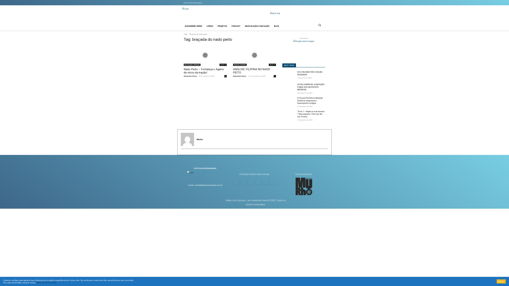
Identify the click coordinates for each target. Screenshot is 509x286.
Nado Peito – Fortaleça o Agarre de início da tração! (204, 71)
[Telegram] (323, 2)
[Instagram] (302, 2)
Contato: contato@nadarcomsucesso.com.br (205, 185)
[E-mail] (182, 152)
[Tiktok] (312, 2)
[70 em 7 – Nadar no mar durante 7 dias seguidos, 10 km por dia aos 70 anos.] (288, 114)
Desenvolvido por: (304, 174)
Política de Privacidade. (46, 282)
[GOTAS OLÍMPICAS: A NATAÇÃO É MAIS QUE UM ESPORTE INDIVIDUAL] (288, 87)
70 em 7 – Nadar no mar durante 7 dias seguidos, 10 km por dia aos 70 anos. (310, 114)
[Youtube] (297, 2)
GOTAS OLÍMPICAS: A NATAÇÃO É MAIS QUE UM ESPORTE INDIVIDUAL (310, 87)
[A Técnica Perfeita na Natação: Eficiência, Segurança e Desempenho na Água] (288, 101)
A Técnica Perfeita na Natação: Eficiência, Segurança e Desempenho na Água (310, 100)
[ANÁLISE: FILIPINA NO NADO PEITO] (254, 55)
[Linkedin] (317, 2)
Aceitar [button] (501, 281)
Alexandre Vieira (190, 76)
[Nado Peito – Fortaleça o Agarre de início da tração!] (205, 55)
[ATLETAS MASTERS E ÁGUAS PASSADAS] (288, 75)
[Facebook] (307, 2)
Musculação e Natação (192, 65)
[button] (319, 25)
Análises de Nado (240, 65)
